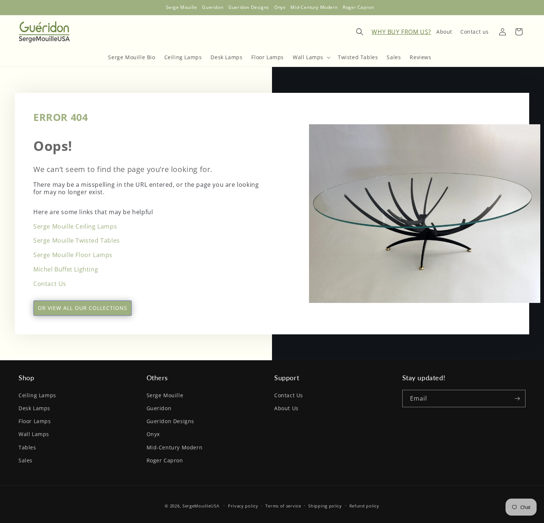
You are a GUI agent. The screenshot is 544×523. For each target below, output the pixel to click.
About (444, 31)
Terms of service (283, 506)
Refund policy (364, 506)
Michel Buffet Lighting (65, 269)
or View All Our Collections (82, 307)
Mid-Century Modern (175, 447)
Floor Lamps (35, 421)
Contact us (474, 31)
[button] (310, 57)
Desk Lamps (34, 408)
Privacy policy (243, 506)
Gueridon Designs (171, 421)
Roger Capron (165, 460)
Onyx (153, 434)
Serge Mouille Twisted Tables (76, 240)
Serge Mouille (165, 395)
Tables (27, 447)
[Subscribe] (517, 398)
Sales (26, 460)
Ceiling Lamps (37, 395)
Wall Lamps (34, 434)
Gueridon (159, 408)
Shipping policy (325, 506)
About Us (286, 408)
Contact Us (49, 284)
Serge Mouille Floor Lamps (73, 255)
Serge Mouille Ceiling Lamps (75, 226)
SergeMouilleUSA (200, 506)
